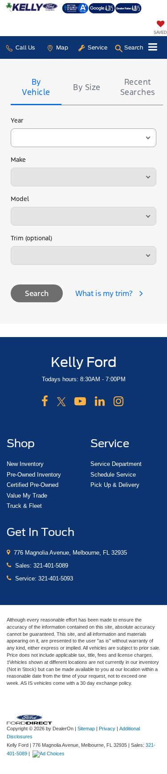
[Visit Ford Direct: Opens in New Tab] (50, 753)
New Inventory (25, 464)
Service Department (116, 464)
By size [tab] (87, 87)
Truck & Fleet (24, 505)
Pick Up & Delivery (114, 485)
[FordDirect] (29, 719)
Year (17, 120)
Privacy (107, 728)
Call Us (24, 47)
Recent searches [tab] (137, 87)
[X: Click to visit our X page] (61, 401)
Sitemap (86, 728)
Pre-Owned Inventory (34, 474)
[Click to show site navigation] (153, 47)
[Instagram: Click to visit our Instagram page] (118, 401)
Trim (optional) (31, 238)
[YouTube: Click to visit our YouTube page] (80, 401)
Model (20, 199)
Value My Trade (27, 495)
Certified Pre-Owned (32, 485)
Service (96, 47)
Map (61, 47)
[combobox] (83, 137)
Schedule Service (113, 474)
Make (18, 160)
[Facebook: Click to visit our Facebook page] (45, 401)
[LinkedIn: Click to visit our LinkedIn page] (99, 401)
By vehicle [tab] (36, 87)
